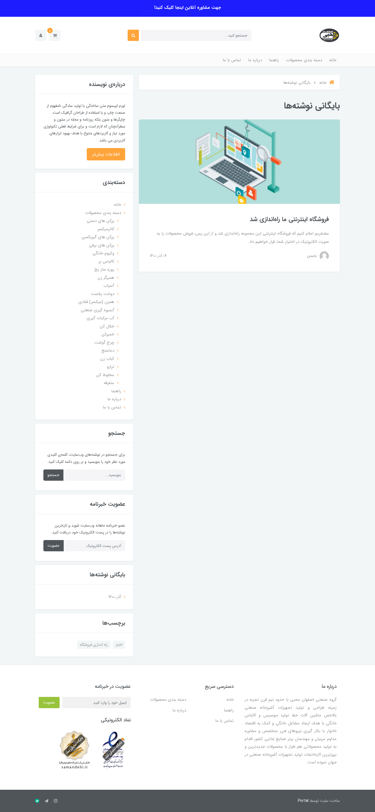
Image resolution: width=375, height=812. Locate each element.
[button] (54, 35)
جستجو (53, 475)
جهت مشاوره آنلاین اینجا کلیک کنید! (187, 7)
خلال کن (107, 326)
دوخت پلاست (102, 294)
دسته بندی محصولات (304, 60)
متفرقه (109, 383)
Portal (303, 801)
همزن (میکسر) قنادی (96, 302)
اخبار (119, 645)
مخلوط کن (105, 375)
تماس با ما (232, 60)
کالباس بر (106, 261)
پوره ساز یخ (104, 269)
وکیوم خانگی (103, 253)
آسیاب (108, 285)
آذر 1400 (114, 597)
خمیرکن (108, 334)
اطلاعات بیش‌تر (106, 154)
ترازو (110, 366)
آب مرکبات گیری (100, 318)
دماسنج (108, 350)
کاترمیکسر (105, 229)
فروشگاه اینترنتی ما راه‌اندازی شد (289, 219)
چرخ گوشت (104, 342)
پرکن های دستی (100, 221)
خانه (332, 60)
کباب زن (107, 358)
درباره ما (255, 60)
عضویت (53, 546)
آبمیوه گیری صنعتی (97, 310)
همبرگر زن (105, 277)
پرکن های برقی (101, 245)
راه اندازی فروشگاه (94, 645)
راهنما (274, 60)
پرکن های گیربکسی (98, 237)
